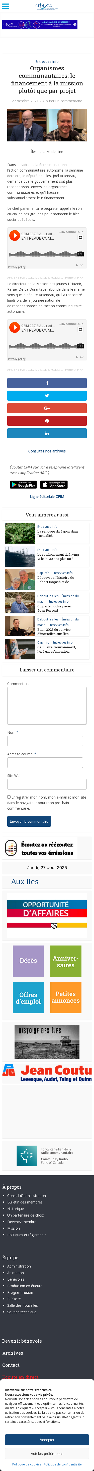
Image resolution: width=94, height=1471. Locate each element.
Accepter (47, 1440)
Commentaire (18, 683)
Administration (19, 1266)
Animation (15, 1272)
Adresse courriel (21, 754)
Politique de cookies (26, 1464)
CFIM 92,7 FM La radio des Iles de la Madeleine (35, 278)
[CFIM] (47, 6)
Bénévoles (15, 1279)
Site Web (14, 775)
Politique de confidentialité (63, 1464)
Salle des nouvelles (22, 1305)
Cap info (43, 573)
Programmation (20, 1292)
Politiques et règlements (27, 1234)
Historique (15, 1208)
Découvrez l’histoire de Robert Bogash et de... (55, 579)
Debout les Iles (47, 596)
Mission (13, 1228)
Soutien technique (21, 1311)
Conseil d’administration (26, 1195)
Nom (13, 732)
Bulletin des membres (25, 1202)
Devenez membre (21, 1221)
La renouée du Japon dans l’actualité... (57, 533)
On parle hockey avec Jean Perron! (54, 608)
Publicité (14, 1298)
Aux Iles (23, 881)
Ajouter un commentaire (62, 101)
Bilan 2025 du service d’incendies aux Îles (54, 631)
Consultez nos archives (47, 451)
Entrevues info (47, 61)
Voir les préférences (47, 1453)
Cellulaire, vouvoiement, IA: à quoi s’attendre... (56, 649)
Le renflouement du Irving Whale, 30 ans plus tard (58, 556)
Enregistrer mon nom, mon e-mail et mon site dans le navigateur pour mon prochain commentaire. (46, 803)
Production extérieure (24, 1285)
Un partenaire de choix (25, 1215)
